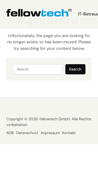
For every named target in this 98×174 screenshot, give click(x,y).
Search (75, 69)
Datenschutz (27, 132)
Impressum (50, 132)
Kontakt (69, 132)
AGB (10, 132)
